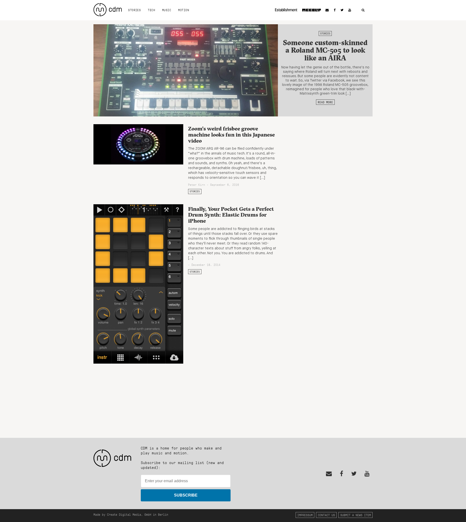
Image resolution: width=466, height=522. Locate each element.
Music (166, 10)
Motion (183, 10)
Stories (134, 10)
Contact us (326, 515)
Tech (151, 10)
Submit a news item (355, 515)
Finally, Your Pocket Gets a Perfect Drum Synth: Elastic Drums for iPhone (231, 214)
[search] (363, 10)
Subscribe (186, 495)
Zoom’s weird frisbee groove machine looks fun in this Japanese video (231, 134)
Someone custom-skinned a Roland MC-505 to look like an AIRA (325, 50)
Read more (325, 102)
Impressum (305, 515)
